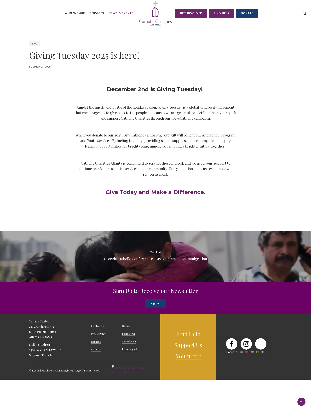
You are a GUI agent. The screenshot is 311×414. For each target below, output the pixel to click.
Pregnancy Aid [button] (129, 349)
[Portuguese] (257, 352)
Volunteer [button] (188, 355)
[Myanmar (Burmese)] (252, 352)
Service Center (39, 321)
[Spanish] (262, 352)
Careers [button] (126, 325)
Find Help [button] (188, 333)
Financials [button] (96, 341)
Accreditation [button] (129, 341)
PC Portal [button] (96, 349)
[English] (241, 352)
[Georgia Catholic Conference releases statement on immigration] (155, 256)
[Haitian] (246, 352)
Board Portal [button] (128, 333)
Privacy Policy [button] (98, 333)
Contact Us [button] (97, 326)
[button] (155, 303)
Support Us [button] (188, 344)
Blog (34, 43)
